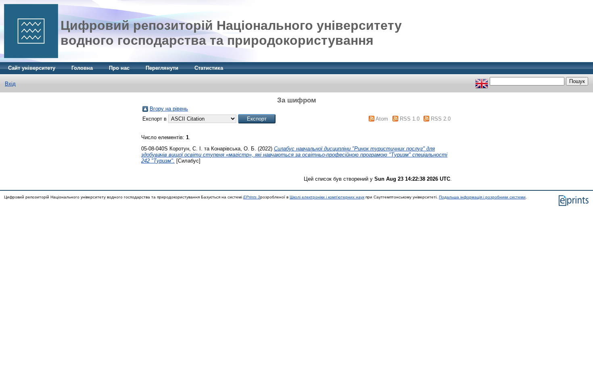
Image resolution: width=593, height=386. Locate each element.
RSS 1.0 (410, 119)
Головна (82, 68)
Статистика (208, 68)
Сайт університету (31, 68)
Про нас (119, 68)
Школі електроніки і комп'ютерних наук (327, 197)
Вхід (10, 84)
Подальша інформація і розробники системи (482, 197)
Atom (382, 119)
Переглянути (162, 68)
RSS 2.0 (441, 119)
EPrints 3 (251, 197)
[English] (481, 81)
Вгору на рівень (169, 109)
